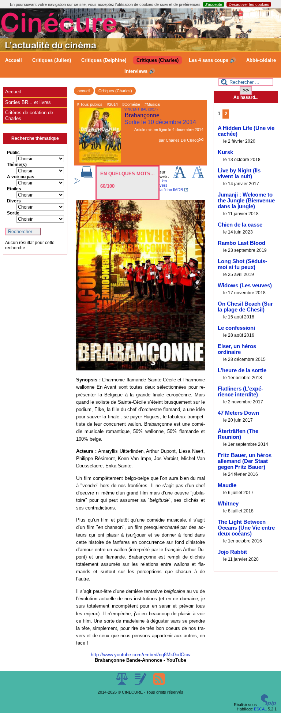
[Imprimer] (87, 176)
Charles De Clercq (182, 140)
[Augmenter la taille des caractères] (179, 176)
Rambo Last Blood (241, 243)
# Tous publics (89, 104)
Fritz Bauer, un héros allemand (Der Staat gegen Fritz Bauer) (244, 461)
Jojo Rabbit (232, 552)
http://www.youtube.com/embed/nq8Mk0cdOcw (140, 654)
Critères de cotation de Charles (29, 115)
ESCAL (260, 709)
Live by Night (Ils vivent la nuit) (239, 173)
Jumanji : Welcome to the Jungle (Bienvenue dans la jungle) (246, 200)
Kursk (225, 152)
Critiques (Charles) (157, 60)
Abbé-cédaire (261, 60)
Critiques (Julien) (51, 60)
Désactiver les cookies (249, 4)
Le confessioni (236, 328)
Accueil (13, 60)
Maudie (227, 485)
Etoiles (14, 188)
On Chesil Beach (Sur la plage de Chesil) (245, 307)
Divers (14, 201)
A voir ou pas (20, 176)
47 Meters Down (238, 413)
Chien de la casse (240, 225)
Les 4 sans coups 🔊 (212, 60)
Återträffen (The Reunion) (238, 434)
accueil (84, 91)
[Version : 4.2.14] (268, 704)
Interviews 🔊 (139, 71)
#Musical (152, 104)
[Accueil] (140, 50)
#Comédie (131, 104)
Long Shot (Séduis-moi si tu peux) (242, 264)
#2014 (112, 104)
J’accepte (213, 4)
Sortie (13, 213)
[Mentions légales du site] (122, 683)
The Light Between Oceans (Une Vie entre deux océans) (246, 528)
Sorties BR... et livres (28, 102)
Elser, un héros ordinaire (237, 349)
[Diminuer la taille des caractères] (198, 176)
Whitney (228, 504)
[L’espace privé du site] (141, 683)
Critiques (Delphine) (103, 60)
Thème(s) (17, 164)
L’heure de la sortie (242, 370)
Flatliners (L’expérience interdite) (240, 391)
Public (13, 152)
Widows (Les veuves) (245, 285)
